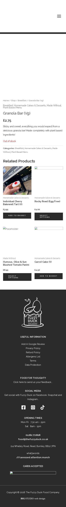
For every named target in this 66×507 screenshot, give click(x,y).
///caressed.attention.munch (33, 457)
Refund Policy (33, 352)
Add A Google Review (33, 344)
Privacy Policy (33, 348)
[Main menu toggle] (59, 16)
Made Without (54, 105)
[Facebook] (23, 407)
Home (6, 100)
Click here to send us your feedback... (33, 382)
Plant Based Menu (12, 107)
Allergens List (33, 356)
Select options (45, 216)
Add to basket (17, 215)
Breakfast (22, 100)
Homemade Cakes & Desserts (30, 105)
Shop (13, 100)
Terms (33, 360)
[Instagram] (33, 407)
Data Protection (33, 365)
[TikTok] (42, 407)
